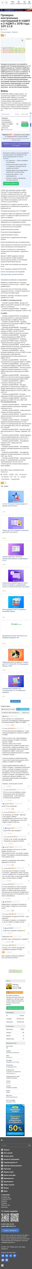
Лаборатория (8, 1156)
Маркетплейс (9, 1172)
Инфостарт (4, 472)
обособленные (5, 479)
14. (3, 945)
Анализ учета (10, 1052)
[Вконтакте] (6, 1256)
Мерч (6, 1191)
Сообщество (5, 1197)
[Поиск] (6, 2)
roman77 (7, 804)
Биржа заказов (9, 1185)
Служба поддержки (10, 1211)
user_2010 (8, 728)
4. (2, 804)
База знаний (8, 1153)
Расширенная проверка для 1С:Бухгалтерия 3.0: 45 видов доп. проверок (14, 690)
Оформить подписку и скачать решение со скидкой (16, 144)
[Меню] (2, 2)
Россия (8, 1083)
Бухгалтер (9, 1057)
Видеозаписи (8, 1181)
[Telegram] (2, 1256)
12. (4, 828)
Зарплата (16, 1052)
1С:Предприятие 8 (11, 1067)
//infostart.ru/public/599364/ (9, 202)
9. (2, 902)
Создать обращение (10, 1230)
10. (3, 914)
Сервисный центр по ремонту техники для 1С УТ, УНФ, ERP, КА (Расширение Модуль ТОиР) (15, 664)
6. (2, 847)
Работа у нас (5, 1205)
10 (4, 930)
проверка (23, 476)
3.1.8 (15, 476)
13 (3, 947)
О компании (5, 1195)
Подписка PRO (6, 1199)
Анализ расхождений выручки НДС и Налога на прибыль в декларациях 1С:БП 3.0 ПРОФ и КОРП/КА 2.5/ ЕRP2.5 (16, 585)
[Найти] (29, 1145)
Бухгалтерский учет (12, 1097)
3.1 (18, 476)
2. (2, 728)
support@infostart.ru (8, 1226)
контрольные (22, 474)
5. (2, 812)
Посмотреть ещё (15, 701)
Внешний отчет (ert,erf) (12, 1062)
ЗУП (11, 476)
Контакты (4, 1207)
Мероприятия (9, 1178)
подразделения (15, 479)
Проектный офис (10, 1175)
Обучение (7, 1169)
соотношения (5, 476)
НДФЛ (8, 1092)
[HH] (10, 1256)
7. (2, 884)
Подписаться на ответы (9, 709)
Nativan (6, 716)
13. (2, 936)
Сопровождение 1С (10, 1162)
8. (2, 868)
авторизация (14, 957)
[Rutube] (6, 1260)
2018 (16, 474)
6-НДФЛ (5, 474)
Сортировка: (10, 712)
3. (3, 789)
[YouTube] (2, 1260)
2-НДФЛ (11, 474)
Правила (4, 1201)
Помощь (4, 1203)
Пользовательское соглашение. (11, 1240)
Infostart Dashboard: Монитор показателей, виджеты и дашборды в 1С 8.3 (15, 558)
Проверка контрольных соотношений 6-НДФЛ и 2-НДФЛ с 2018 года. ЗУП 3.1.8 (15, 21)
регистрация (6, 957)
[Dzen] (14, 1256)
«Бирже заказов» (11, 1002)
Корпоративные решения (13, 1165)
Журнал (7, 1150)
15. (4, 836)
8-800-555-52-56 (7, 1224)
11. (4, 928)
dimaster (8, 828)
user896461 (7, 902)
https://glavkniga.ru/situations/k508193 (12, 274)
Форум (6, 1188)
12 (5, 839)
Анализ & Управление (11, 1159)
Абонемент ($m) (11, 1102)
